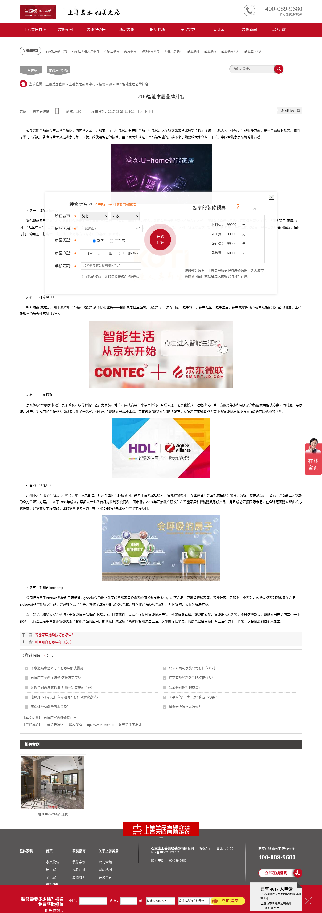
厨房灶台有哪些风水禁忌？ (50, 707)
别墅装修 (210, 51)
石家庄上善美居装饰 (85, 51)
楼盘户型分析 (58, 70)
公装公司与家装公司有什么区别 (192, 668)
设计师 (218, 30)
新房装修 (126, 30)
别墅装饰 (193, 51)
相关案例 (32, 744)
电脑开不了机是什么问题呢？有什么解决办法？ (65, 697)
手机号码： (65, 267)
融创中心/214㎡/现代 (53, 814)
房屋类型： (65, 241)
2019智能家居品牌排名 (132, 84)
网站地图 (105, 869)
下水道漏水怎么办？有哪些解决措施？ (59, 668)
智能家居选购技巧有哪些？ (55, 635)
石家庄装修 (112, 51)
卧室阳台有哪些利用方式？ (55, 642)
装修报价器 (96, 30)
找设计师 (79, 869)
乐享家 (51, 869)
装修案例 (65, 30)
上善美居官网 (55, 84)
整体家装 (26, 851)
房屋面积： (65, 230)
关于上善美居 (109, 851)
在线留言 (105, 877)
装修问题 (105, 84)
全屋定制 (188, 30)
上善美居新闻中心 (82, 84)
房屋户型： (65, 254)
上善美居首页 (35, 30)
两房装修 (130, 51)
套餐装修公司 (150, 51)
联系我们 (280, 30)
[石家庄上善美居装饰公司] (161, 835)
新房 (100, 241)
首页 (49, 851)
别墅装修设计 (230, 51)
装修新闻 (249, 30)
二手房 (120, 241)
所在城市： (65, 217)
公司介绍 (105, 862)
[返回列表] (289, 113)
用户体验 (30, 70)
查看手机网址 (58, 113)
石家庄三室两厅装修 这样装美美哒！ (57, 678)
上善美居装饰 (173, 51)
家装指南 (79, 851)
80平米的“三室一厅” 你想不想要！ (194, 697)
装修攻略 (79, 877)
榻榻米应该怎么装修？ (185, 707)
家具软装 (52, 862)
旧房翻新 (157, 30)
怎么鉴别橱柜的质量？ (185, 687)
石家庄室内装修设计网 (60, 717)
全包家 (51, 877)
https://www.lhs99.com (101, 725)
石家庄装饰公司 (56, 51)
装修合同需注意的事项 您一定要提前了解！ (62, 687)
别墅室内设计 (253, 51)
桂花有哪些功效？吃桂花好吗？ (192, 678)
